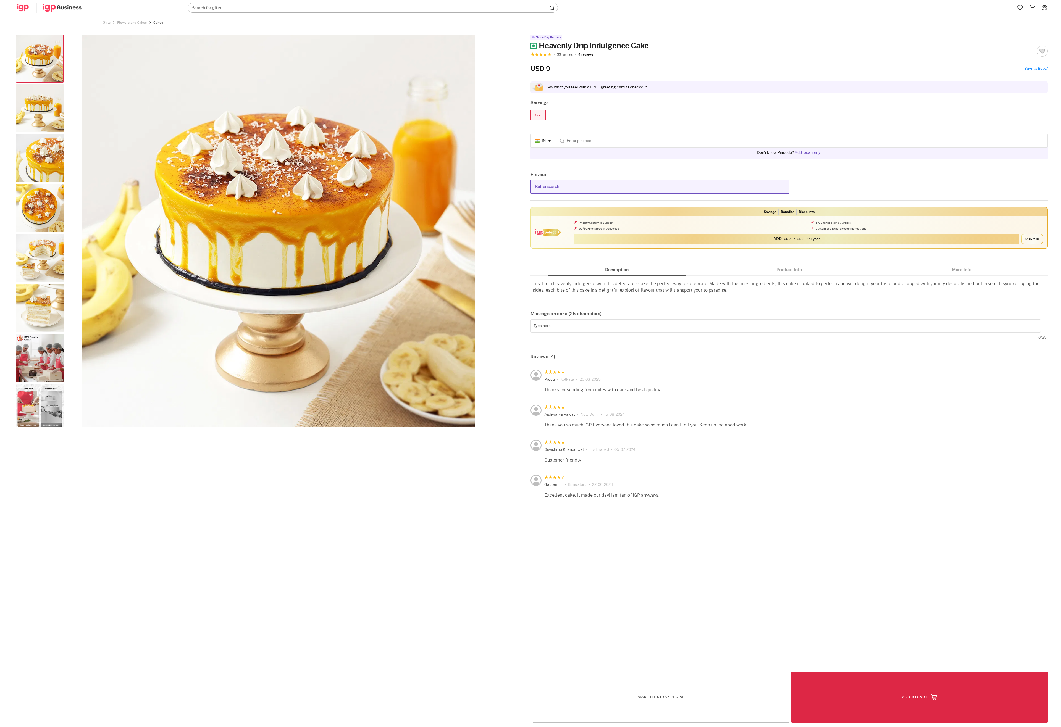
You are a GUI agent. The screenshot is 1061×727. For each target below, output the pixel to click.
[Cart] (1032, 7)
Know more (1032, 239)
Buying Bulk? (1036, 68)
